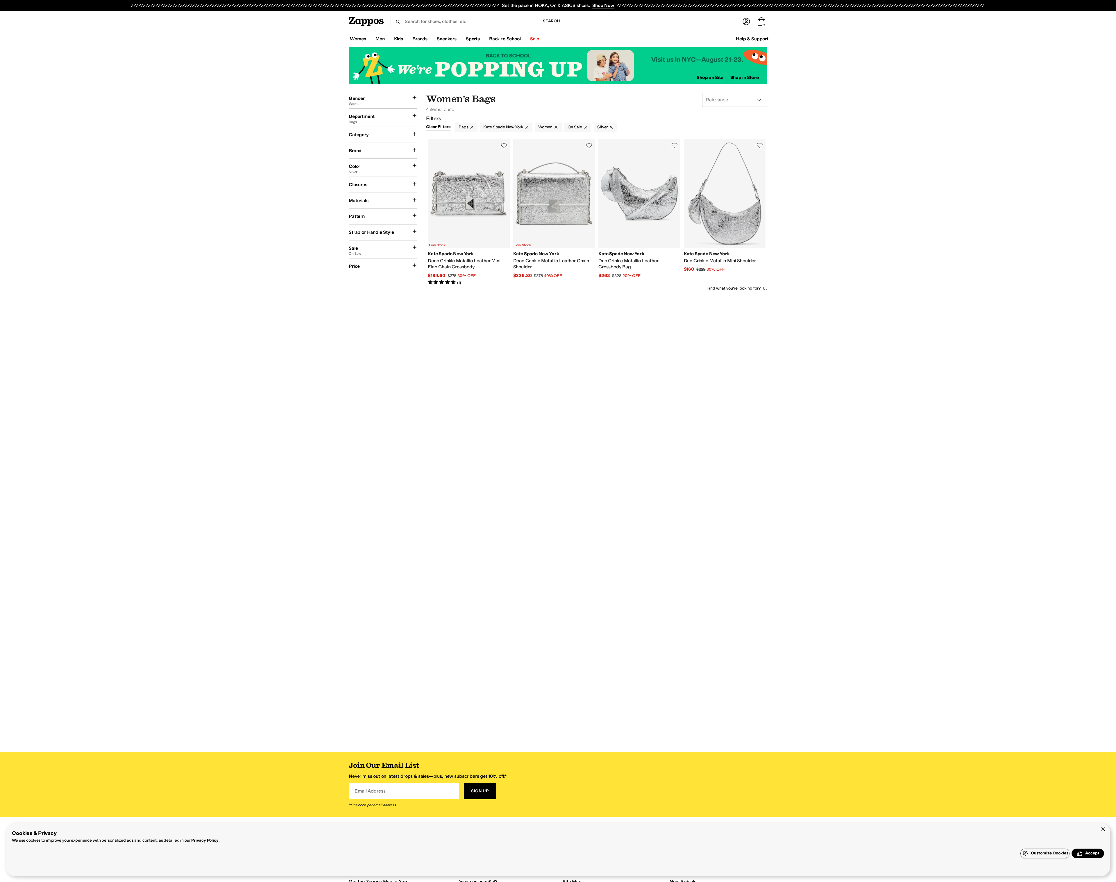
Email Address (370, 791)
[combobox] (464, 21)
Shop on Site (710, 77)
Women (545, 127)
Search (551, 21)
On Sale (575, 127)
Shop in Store (744, 77)
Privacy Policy (204, 840)
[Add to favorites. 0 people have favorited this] (504, 145)
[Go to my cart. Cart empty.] (761, 21)
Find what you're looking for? (734, 288)
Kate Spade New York (503, 127)
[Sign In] (746, 21)
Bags (463, 127)
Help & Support (752, 39)
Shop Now (603, 5)
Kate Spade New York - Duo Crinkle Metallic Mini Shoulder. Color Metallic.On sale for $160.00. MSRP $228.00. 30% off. (725, 212)
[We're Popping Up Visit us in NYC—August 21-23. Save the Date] (558, 65)
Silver (602, 127)
